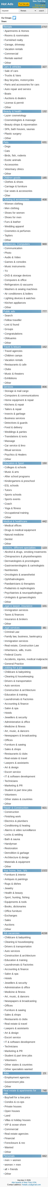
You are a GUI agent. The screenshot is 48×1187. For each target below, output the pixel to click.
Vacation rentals (14, 49)
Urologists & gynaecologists (20, 597)
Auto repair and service (18, 89)
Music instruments (15, 266)
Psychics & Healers (15, 454)
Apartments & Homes (17, 30)
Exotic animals (13, 160)
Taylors (9, 235)
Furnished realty (14, 40)
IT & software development (20, 776)
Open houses (12, 1111)
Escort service (13, 771)
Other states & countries (18, 799)
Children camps (13, 355)
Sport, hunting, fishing (17, 897)
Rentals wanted (13, 58)
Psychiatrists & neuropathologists (23, 592)
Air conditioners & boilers (19, 293)
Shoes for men (13, 217)
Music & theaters (14, 373)
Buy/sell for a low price (17, 1097)
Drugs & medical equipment (20, 530)
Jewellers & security (16, 717)
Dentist (9, 539)
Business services (15, 418)
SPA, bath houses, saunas (20, 129)
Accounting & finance (17, 703)
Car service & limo (15, 445)
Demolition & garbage (17, 852)
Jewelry (9, 888)
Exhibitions (11, 378)
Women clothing (14, 203)
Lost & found (12, 324)
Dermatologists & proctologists (22, 561)
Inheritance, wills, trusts (18, 650)
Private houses (13, 1106)
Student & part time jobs (18, 790)
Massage (10, 441)
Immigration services (16, 610)
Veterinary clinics (14, 169)
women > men (13, 1164)
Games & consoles (15, 261)
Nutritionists (11, 570)
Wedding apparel (14, 226)
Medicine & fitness (15, 726)
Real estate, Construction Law (22, 645)
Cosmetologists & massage (20, 120)
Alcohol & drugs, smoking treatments (25, 551)
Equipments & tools (16, 901)
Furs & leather (13, 221)
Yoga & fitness (13, 508)
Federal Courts (13, 654)
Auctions (9, 924)
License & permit (14, 102)
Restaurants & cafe (15, 364)
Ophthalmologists (14, 579)
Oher (7, 195)
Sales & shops (13, 749)
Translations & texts (16, 436)
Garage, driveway (15, 44)
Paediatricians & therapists (20, 583)
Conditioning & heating (17, 825)
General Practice (14, 663)
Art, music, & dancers (17, 731)
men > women (13, 1160)
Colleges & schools (15, 467)
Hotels (8, 712)
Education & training (16, 694)
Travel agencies (13, 351)
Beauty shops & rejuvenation (21, 124)
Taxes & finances (14, 614)
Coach (8, 503)
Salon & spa (11, 708)
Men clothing (12, 208)
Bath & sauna (12, 839)
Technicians (11, 781)
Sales (8, 920)
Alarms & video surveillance (20, 830)
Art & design (12, 767)
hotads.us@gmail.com (31, 1184)
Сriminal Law (12, 631)
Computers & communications (22, 395)
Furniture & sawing (15, 744)
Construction (12, 811)
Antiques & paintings (16, 879)
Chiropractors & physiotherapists (23, 556)
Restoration (11, 848)
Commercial (11, 53)
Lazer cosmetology (15, 115)
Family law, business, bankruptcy (23, 636)
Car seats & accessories (18, 190)
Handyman (11, 843)
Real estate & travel (16, 758)
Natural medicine (14, 534)
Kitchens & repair (14, 404)
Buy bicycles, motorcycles (19, 80)
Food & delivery (13, 427)
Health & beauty (14, 892)
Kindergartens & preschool (20, 481)
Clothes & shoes (14, 181)
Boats (8, 93)
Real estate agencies (16, 1133)
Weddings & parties (16, 431)
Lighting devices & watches (20, 298)
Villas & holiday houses (18, 1120)
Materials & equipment (17, 861)
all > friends (11, 1169)
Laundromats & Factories (19, 699)
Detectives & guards (16, 422)
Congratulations (13, 333)
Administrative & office (17, 721)
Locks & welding (14, 834)
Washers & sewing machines (21, 289)
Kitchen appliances (15, 302)
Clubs (8, 369)
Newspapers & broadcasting (20, 735)
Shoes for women (15, 212)
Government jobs (14, 1081)
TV (6, 271)
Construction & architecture (20, 690)
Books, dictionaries (15, 906)
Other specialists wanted (19, 1069)
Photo (8, 252)
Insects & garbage (15, 413)
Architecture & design (17, 857)
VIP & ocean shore (15, 1124)
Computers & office (15, 280)
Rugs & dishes (13, 883)
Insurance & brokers (16, 619)
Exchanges (11, 915)
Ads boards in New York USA (24, 1182)
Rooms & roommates (17, 35)
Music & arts (12, 471)
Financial (10, 1138)
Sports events (12, 499)
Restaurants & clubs (16, 753)
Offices (9, 740)
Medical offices (13, 525)
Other (8, 62)
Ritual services (13, 450)
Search (9, 315)
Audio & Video (13, 257)
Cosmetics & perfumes (17, 231)
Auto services (12, 685)
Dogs (7, 146)
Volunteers (11, 794)
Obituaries (10, 338)
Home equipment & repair (19, 400)
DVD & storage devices (18, 275)
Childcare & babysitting (18, 671)
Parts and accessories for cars (22, 84)
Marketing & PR (14, 785)
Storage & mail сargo (17, 391)
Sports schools (13, 494)
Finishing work (13, 816)
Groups (9, 329)
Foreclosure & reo (15, 1142)
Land (7, 1115)
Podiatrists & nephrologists (20, 588)
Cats (7, 150)
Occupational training (17, 512)
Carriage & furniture (16, 186)
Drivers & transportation (18, 681)
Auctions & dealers (15, 98)
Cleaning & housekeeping (19, 676)
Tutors (8, 490)
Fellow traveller (13, 320)
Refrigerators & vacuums (19, 284)
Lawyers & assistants (17, 762)
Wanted (9, 1147)
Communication (13, 248)
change (42, 3)
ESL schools (12, 485)
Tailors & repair (13, 409)
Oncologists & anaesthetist (20, 574)
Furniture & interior (15, 874)
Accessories (11, 164)
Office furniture (13, 911)
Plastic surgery (13, 133)
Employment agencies (17, 1077)
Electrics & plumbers (16, 821)
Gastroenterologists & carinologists (24, 565)
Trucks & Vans (13, 75)
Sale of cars (11, 70)
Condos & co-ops (14, 1101)
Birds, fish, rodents (15, 155)
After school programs (17, 476)
